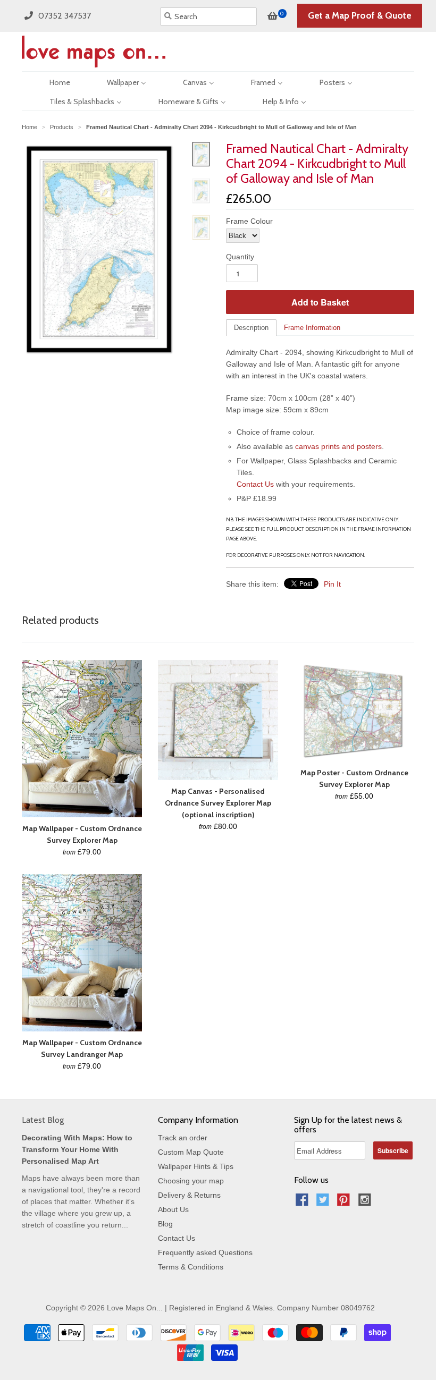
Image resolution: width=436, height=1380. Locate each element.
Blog (165, 1224)
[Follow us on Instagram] (366, 1202)
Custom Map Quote (191, 1152)
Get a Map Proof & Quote (360, 15)
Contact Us (255, 484)
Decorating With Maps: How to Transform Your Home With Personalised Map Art (77, 1149)
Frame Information (312, 328)
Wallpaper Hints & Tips (195, 1166)
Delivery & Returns (189, 1195)
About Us (173, 1209)
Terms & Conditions (190, 1267)
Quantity (240, 256)
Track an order (182, 1137)
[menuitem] (50, 81)
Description (251, 328)
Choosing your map (191, 1180)
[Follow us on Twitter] (324, 1202)
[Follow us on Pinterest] (345, 1202)
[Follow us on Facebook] (304, 1202)
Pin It (332, 584)
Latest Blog (43, 1120)
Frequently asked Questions (205, 1252)
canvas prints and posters (338, 446)
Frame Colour (249, 221)
